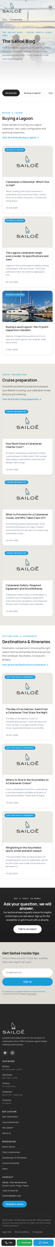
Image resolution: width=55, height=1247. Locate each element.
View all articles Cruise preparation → (22, 399)
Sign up (27, 981)
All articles (11, 93)
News (5, 1168)
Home (4, 19)
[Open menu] (50, 7)
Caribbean (7, 1091)
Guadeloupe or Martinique (14, 1157)
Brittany (5, 1066)
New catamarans (10, 1116)
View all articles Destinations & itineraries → (25, 664)
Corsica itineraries (10, 1163)
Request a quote (14, 1204)
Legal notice (6, 1232)
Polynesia (6, 1100)
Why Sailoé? (7, 1127)
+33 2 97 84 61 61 (10, 1190)
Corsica (5, 1083)
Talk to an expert (27, 929)
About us (6, 1133)
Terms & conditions (22, 1232)
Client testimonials (11, 1152)
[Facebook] (5, 1053)
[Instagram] (12, 1053)
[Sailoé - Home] (27, 1028)
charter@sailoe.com (11, 1195)
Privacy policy (31, 994)
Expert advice (8, 1146)
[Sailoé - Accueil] (12, 7)
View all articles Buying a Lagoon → (20, 137)
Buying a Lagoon (32, 93)
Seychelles (7, 1074)
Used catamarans (10, 1122)
